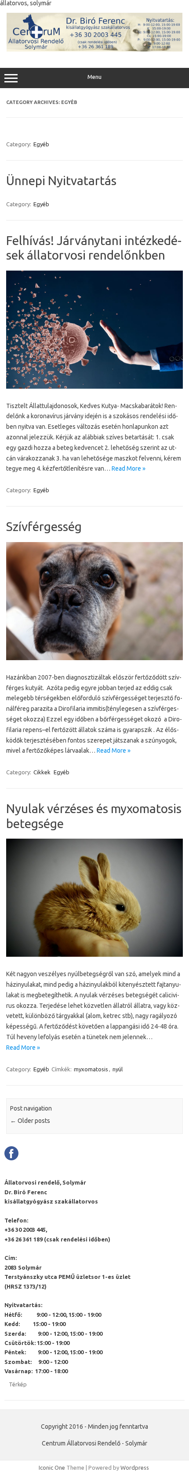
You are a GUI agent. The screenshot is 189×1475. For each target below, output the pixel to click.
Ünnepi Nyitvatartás (61, 180)
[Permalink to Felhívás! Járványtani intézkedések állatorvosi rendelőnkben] (94, 386)
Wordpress (134, 1467)
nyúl (118, 1069)
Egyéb (41, 144)
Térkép (18, 1384)
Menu (94, 77)
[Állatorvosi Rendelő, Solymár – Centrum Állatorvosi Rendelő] (94, 49)
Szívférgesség (44, 526)
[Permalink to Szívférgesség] (94, 657)
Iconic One (52, 1467)
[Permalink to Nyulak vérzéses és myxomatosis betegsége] (94, 954)
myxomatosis (91, 1069)
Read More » (128, 468)
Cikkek (42, 772)
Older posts (30, 1120)
